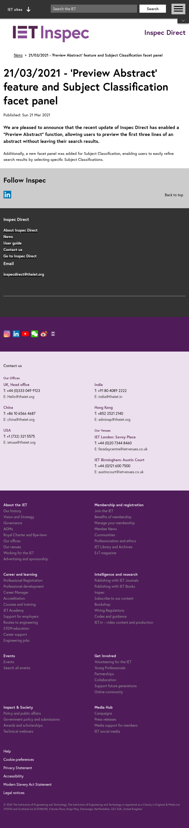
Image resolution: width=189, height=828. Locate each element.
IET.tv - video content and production (123, 622)
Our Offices (11, 378)
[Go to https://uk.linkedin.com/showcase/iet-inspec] (7, 195)
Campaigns (103, 713)
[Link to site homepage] (51, 33)
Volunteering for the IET (112, 661)
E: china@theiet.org (19, 419)
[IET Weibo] (43, 333)
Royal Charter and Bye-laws (25, 535)
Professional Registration (22, 580)
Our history (12, 511)
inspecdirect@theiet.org (23, 274)
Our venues (12, 547)
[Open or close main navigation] (178, 9)
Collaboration (105, 679)
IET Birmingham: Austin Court (119, 459)
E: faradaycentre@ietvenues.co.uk (121, 449)
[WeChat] (34, 333)
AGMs (8, 529)
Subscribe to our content (113, 598)
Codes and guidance (110, 616)
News (18, 55)
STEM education (16, 628)
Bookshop (102, 604)
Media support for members (116, 725)
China (8, 407)
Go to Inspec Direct (20, 255)
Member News (105, 529)
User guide (12, 243)
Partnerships (104, 673)
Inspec (99, 592)
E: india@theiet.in (108, 396)
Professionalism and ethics (115, 541)
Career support (15, 634)
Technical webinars (18, 731)
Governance (12, 523)
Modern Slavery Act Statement (27, 784)
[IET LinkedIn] (16, 333)
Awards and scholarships (23, 725)
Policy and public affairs (22, 713)
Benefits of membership (112, 517)
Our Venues (102, 430)
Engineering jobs (16, 640)
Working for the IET (18, 553)
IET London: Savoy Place (115, 436)
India (98, 384)
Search (153, 8)
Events (8, 661)
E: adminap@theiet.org (112, 419)
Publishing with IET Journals (116, 580)
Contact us (12, 249)
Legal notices (13, 792)
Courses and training (19, 604)
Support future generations (115, 685)
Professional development (23, 586)
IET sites (15, 9)
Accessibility (13, 776)
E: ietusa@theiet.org (19, 442)
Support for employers (20, 616)
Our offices (12, 541)
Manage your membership (114, 523)
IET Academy (13, 610)
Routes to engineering (20, 622)
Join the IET (103, 511)
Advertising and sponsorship (25, 559)
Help (7, 751)
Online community (108, 691)
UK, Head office (16, 384)
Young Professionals (109, 667)
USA (7, 430)
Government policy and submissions (31, 719)
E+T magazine (105, 553)
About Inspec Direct (20, 230)
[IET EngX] (53, 333)
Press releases (105, 719)
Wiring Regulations (109, 610)
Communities (104, 535)
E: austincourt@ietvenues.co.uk (119, 472)
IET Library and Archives (113, 547)
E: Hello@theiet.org (18, 396)
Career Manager (15, 592)
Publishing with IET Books (114, 586)
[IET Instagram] (6, 333)
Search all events (16, 667)
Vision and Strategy (18, 517)
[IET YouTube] (25, 334)
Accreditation (14, 598)
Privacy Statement (17, 767)
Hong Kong (103, 407)
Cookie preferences (18, 759)
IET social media (107, 731)
